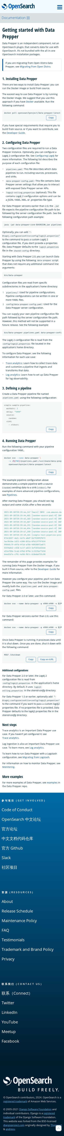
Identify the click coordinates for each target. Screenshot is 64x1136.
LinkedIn (9, 1012)
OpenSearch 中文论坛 (21, 819)
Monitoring (8, 767)
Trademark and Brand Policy (27, 949)
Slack (6, 857)
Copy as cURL (47, 659)
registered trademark (15, 1101)
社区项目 (9, 867)
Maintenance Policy (19, 920)
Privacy (8, 959)
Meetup (9, 1031)
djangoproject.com (13, 1125)
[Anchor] (39, 78)
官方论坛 (9, 829)
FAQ (5, 930)
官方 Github (12, 848)
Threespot (56, 1125)
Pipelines (12, 494)
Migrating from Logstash (35, 757)
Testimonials (13, 939)
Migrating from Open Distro (35, 66)
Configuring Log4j (44, 155)
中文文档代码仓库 (17, 838)
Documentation (14, 17)
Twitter (8, 1002)
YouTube (10, 1022)
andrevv (10, 1129)
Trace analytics (14, 363)
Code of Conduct (17, 809)
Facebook (10, 1041)
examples (52, 782)
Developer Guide (16, 132)
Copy (51, 117)
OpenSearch (19, 6)
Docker (30, 101)
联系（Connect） (17, 993)
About (7, 901)
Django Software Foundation (35, 1109)
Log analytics (13, 374)
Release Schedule (17, 911)
